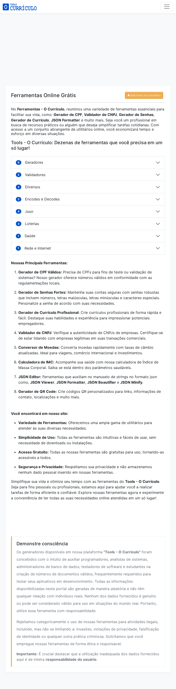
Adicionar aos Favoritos (145, 95)
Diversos (29, 187)
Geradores (30, 162)
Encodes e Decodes (39, 199)
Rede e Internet (34, 248)
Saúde (26, 235)
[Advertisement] (88, 49)
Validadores (31, 174)
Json (25, 211)
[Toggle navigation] (166, 6)
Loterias (28, 223)
